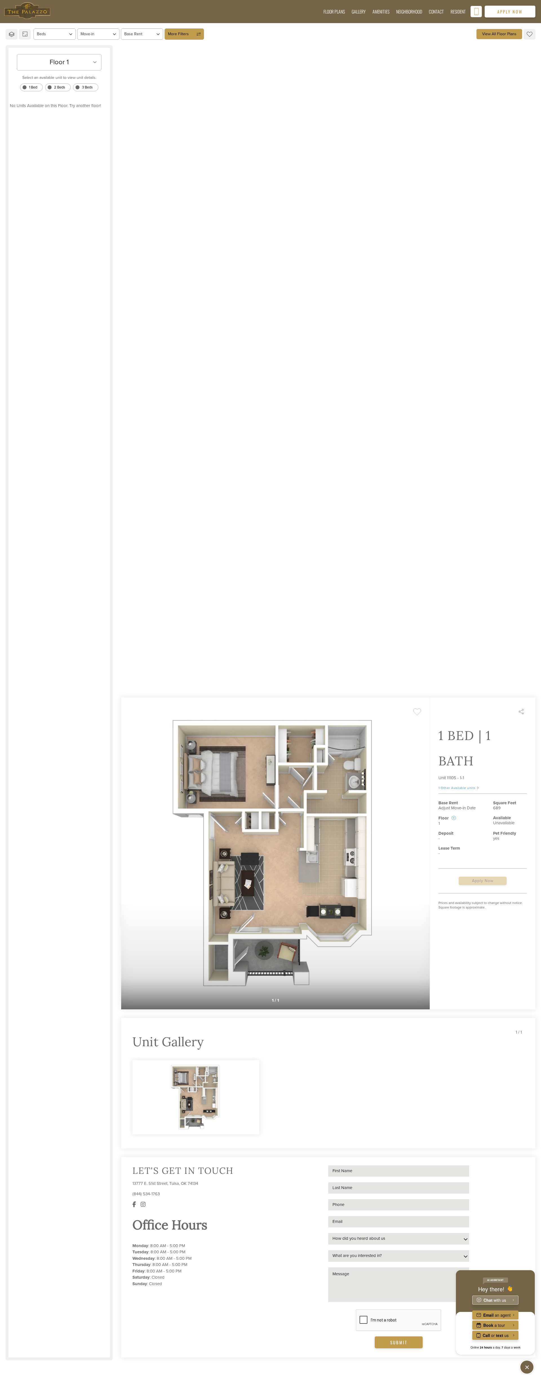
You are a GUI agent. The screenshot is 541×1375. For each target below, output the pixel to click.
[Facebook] (134, 1204)
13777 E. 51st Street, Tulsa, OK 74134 (165, 1183)
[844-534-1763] (476, 11)
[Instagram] (143, 1204)
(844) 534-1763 (146, 1193)
